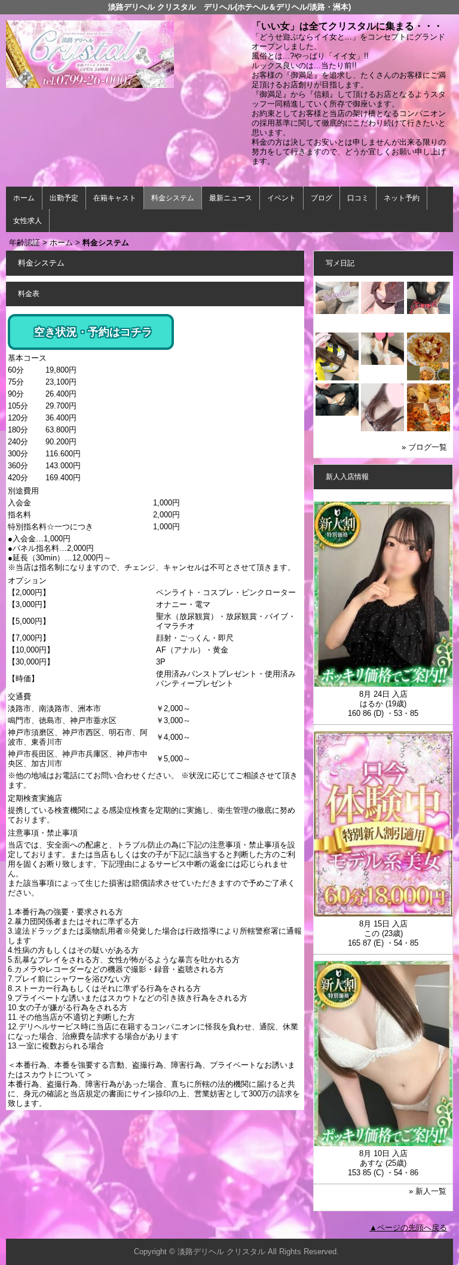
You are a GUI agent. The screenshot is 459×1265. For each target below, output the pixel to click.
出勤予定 (64, 198)
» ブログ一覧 (424, 447)
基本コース (27, 357)
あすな (371, 1163)
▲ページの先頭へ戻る (408, 1227)
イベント (281, 198)
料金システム (172, 198)
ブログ (321, 198)
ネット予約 (402, 198)
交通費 (19, 696)
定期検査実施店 (35, 798)
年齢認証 (24, 242)
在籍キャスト (114, 198)
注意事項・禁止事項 (43, 832)
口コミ (358, 198)
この (372, 933)
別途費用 (23, 490)
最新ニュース (230, 198)
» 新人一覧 (427, 1191)
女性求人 (27, 221)
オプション (27, 580)
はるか (371, 703)
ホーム (24, 198)
